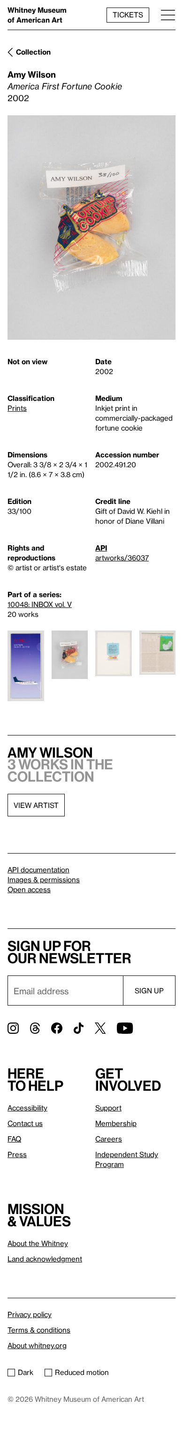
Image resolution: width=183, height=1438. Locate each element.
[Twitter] (100, 1028)
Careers (108, 1138)
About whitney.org (37, 1345)
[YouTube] (124, 1028)
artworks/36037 (122, 557)
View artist (36, 805)
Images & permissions (44, 879)
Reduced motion (82, 1372)
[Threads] (35, 1028)
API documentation (38, 869)
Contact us (25, 1123)
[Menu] (168, 15)
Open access (29, 889)
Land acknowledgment (45, 1258)
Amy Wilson (32, 74)
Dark (25, 1372)
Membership (116, 1123)
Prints (17, 408)
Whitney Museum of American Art (37, 15)
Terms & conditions (39, 1330)
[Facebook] (57, 1028)
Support (108, 1107)
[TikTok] (78, 1028)
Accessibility (27, 1107)
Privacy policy (30, 1314)
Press (17, 1154)
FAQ (14, 1138)
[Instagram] (13, 1028)
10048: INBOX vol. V (40, 604)
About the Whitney (38, 1243)
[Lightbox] (91, 227)
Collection (33, 52)
